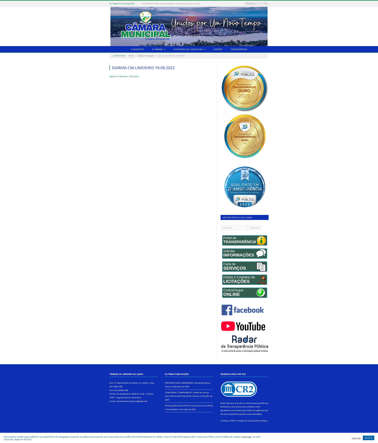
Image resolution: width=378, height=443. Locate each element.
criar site (238, 403)
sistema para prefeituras (257, 403)
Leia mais (246, 436)
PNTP (232, 420)
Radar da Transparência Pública (253, 420)
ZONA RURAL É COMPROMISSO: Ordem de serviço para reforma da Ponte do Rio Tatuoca (176, 3)
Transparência (238, 49)
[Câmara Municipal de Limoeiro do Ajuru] (189, 26)
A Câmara (157, 49)
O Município (137, 49)
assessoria (241, 406)
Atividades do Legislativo (188, 49)
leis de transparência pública (233, 414)
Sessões (218, 49)
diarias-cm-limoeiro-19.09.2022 (124, 76)
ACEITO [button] (368, 437)
